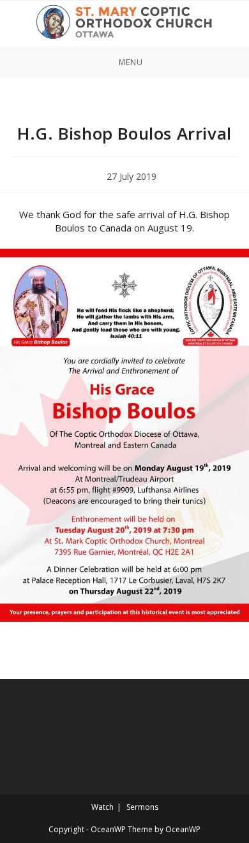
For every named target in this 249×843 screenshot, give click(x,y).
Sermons (142, 807)
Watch (102, 807)
